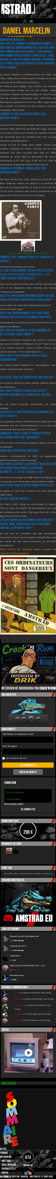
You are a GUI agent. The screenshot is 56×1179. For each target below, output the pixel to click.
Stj (14, 960)
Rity (15, 980)
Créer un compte (28, 772)
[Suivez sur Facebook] (25, 1173)
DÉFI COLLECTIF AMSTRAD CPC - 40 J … (28, 965)
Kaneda (18, 1014)
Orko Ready (18, 940)
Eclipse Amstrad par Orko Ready (36, 993)
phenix (16, 970)
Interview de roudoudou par (28, 688)
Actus (3, 1149)
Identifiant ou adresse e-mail (17, 734)
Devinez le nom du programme (24, 936)
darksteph (19, 1005)
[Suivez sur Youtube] (30, 1173)
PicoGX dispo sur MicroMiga (38, 1014)
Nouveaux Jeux (17, 975)
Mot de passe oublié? (13, 804)
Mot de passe (9, 746)
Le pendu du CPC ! (18, 946)
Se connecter (28, 809)
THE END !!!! (15, 956)
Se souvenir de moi (16, 758)
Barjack (24, 1176)
